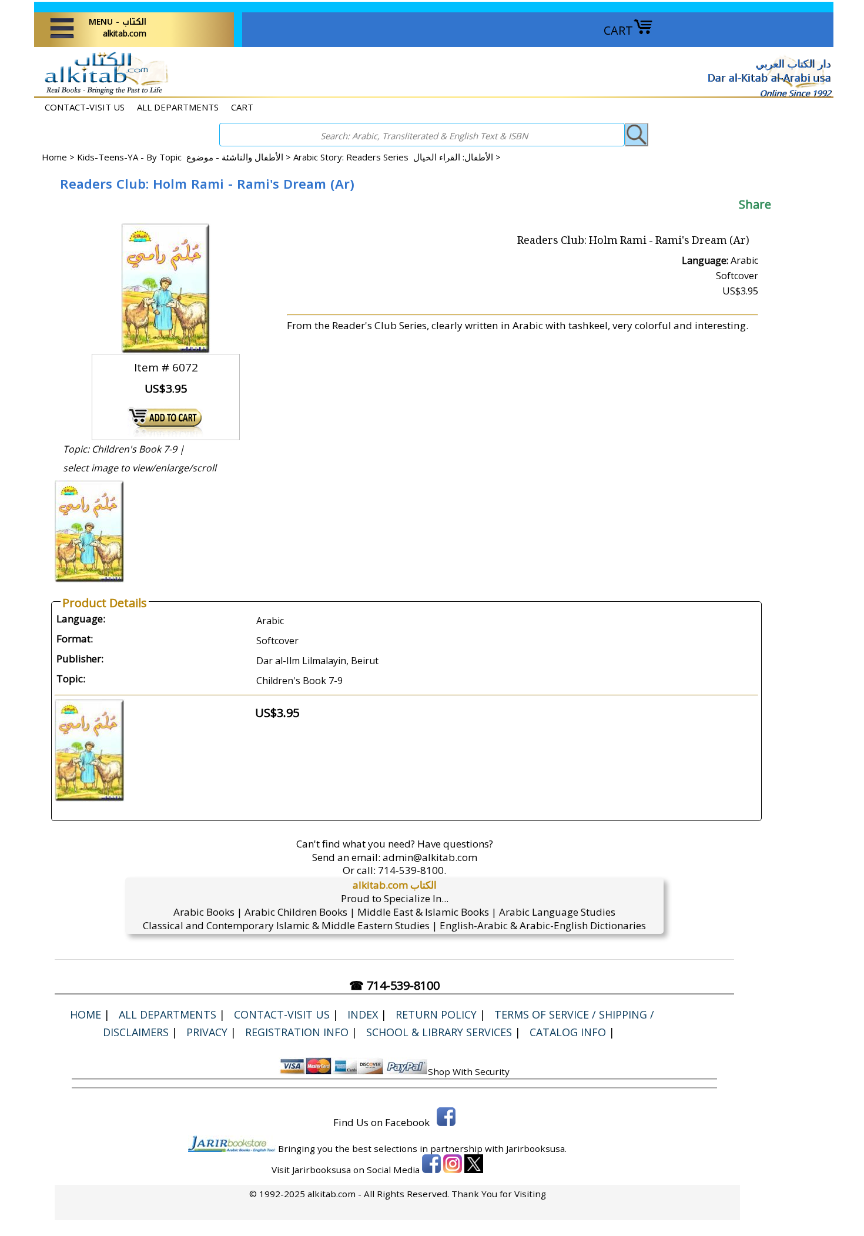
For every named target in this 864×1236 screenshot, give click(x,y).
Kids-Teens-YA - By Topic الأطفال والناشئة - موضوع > (185, 157)
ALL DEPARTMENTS (178, 107)
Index (362, 1014)
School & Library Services (439, 1032)
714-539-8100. (412, 870)
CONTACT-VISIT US (85, 107)
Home (54, 157)
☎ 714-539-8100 (394, 985)
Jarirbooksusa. (536, 1148)
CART (618, 30)
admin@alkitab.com (430, 857)
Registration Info (297, 1032)
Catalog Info (568, 1032)
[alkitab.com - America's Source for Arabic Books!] (103, 93)
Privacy (206, 1032)
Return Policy (436, 1014)
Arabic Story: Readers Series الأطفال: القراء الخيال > (397, 157)
